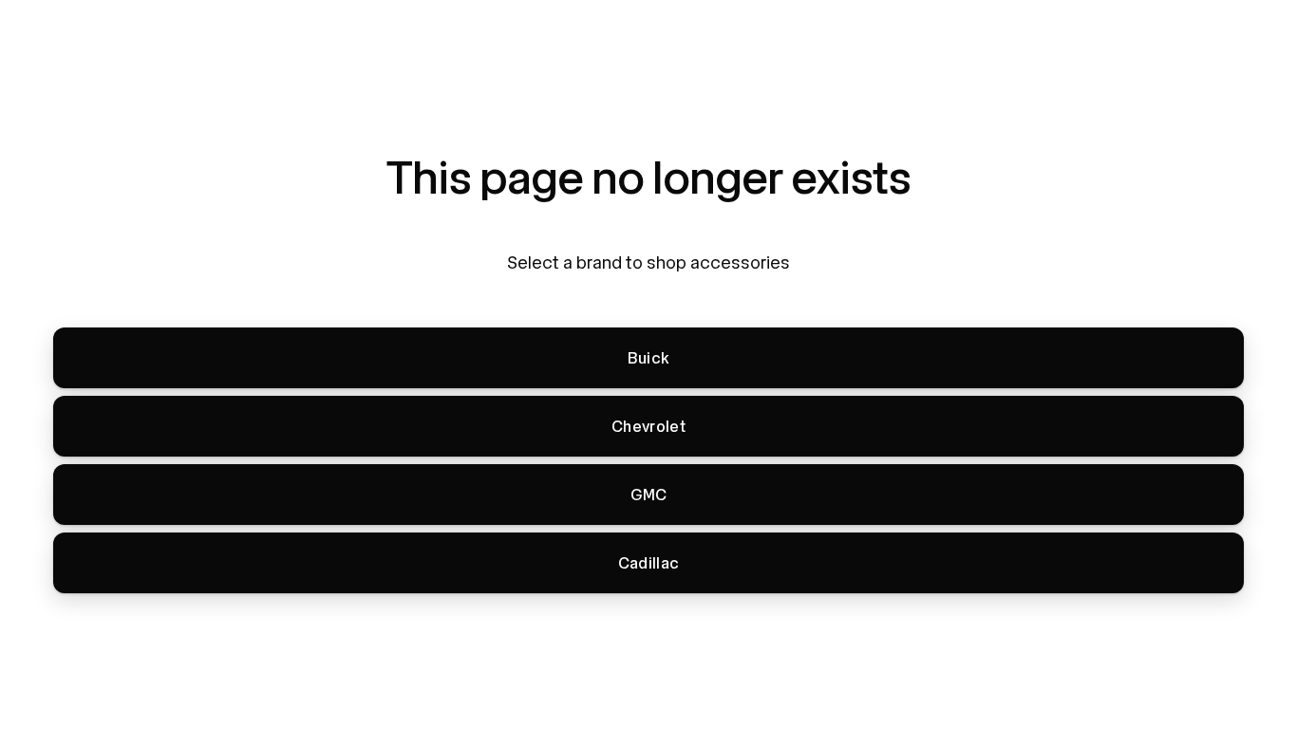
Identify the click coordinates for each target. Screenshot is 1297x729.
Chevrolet (648, 427)
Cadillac (649, 563)
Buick (649, 358)
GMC (648, 495)
